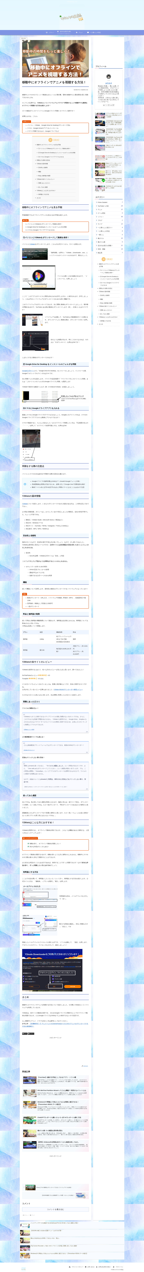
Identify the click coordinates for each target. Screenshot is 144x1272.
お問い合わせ (90, 1267)
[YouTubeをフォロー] (111, 105)
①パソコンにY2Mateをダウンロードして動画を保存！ (54, 148)
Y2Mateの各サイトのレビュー (46, 179)
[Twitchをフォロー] (113, 105)
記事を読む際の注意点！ (104, 1267)
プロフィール (119, 1267)
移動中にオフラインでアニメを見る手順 (49, 144)
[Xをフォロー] (106, 105)
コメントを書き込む (55, 1209)
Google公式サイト (28, 371)
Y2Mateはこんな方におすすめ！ (46, 190)
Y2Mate (32, 244)
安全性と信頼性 (43, 167)
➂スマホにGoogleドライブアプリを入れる (51, 157)
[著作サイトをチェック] (104, 105)
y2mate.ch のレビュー (29, 750)
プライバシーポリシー (76, 1267)
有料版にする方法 (43, 194)
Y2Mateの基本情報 (42, 163)
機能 (39, 171)
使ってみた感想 (43, 187)
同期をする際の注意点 (43, 160)
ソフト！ (32, 1033)
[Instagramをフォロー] (109, 105)
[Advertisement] (55, 1050)
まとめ (39, 198)
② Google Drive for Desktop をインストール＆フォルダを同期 (56, 152)
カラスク (108, 83)
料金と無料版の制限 (44, 175)
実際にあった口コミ (44, 183)
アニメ (25, 1033)
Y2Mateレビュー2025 (29, 729)
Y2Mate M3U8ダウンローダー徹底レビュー (68, 689)
